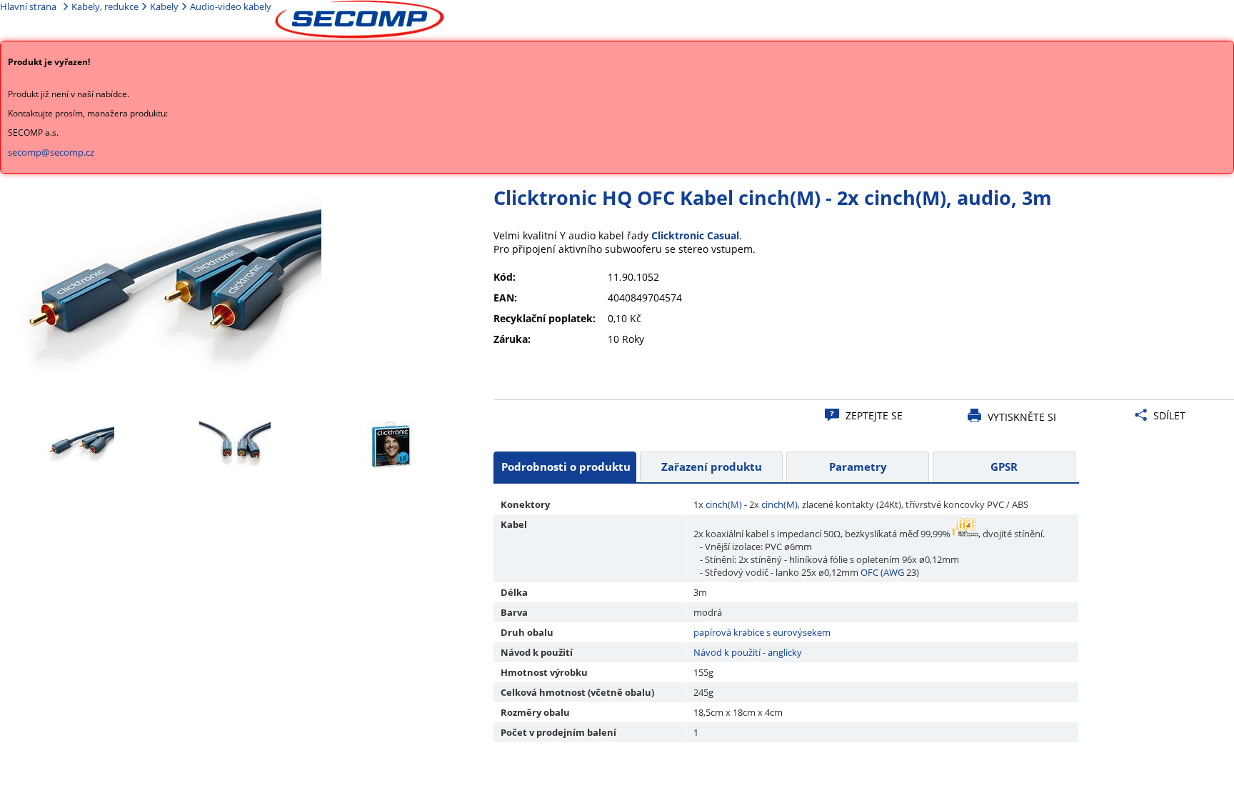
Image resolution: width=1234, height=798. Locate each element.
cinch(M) (724, 504)
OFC (869, 572)
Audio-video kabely (230, 6)
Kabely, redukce (105, 6)
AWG (893, 572)
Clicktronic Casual (695, 235)
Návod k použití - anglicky (747, 652)
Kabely (164, 6)
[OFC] (965, 533)
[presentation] (565, 467)
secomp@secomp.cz (51, 152)
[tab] (564, 467)
